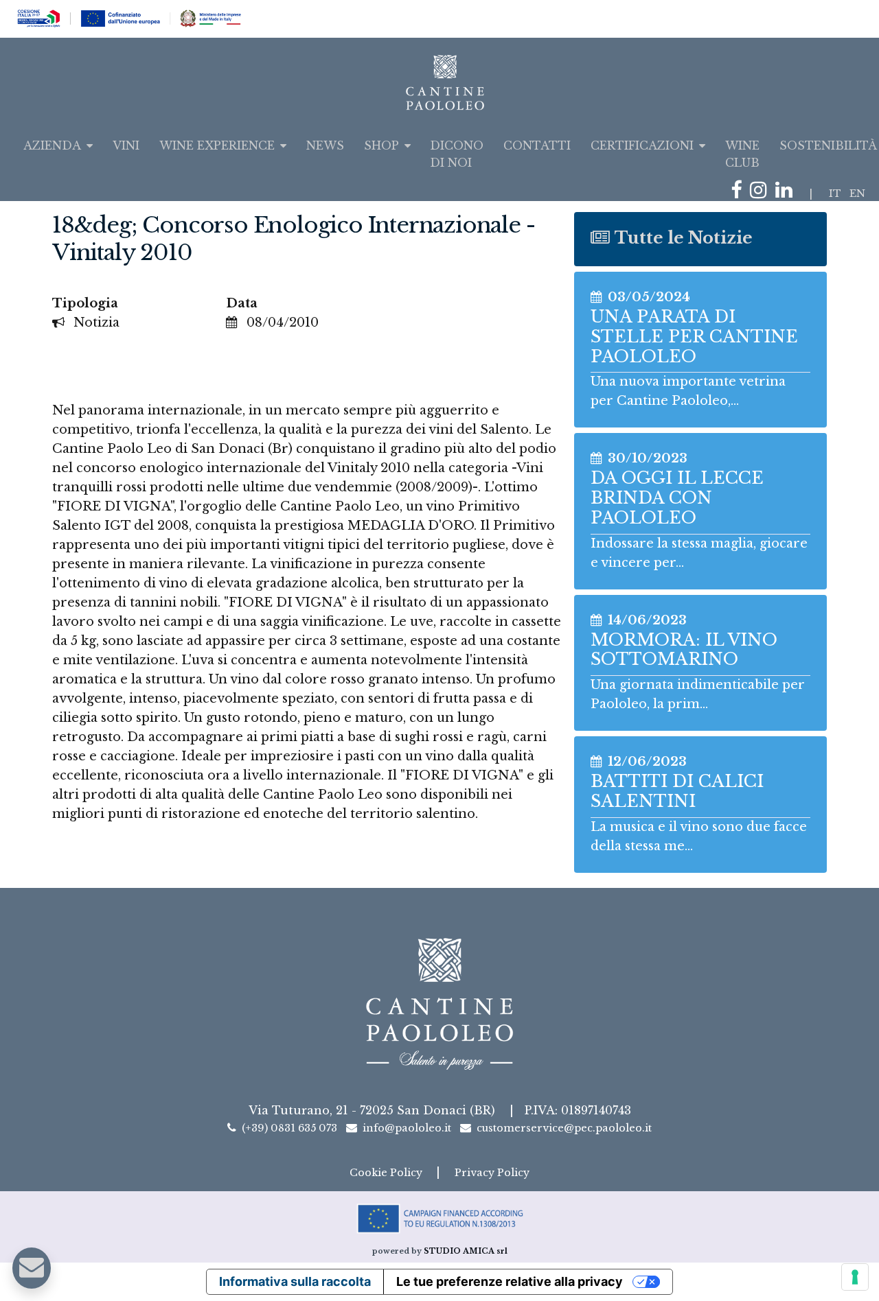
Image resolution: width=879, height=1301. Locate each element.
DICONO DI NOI (456, 154)
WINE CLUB (742, 154)
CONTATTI (537, 145)
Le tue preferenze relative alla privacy (509, 1281)
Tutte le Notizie (684, 238)
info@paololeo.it (407, 1128)
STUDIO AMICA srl (465, 1251)
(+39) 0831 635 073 (289, 1128)
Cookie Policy (387, 1173)
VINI (126, 145)
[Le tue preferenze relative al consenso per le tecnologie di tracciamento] (855, 1277)
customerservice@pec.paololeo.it (564, 1128)
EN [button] (857, 193)
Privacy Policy (492, 1173)
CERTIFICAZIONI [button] (642, 145)
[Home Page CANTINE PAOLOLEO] (440, 82)
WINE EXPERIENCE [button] (217, 145)
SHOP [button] (381, 145)
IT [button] (835, 193)
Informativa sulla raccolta (295, 1281)
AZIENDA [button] (52, 145)
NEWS (325, 145)
